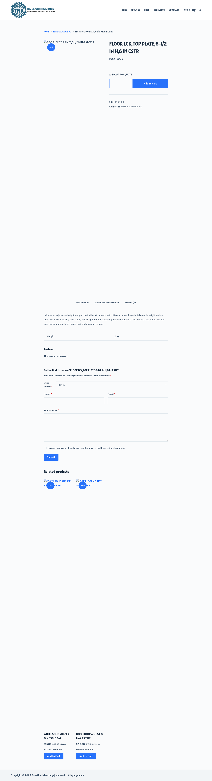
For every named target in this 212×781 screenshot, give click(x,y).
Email (111, 394)
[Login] (200, 10)
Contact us (159, 10)
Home (124, 10)
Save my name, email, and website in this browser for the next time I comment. (87, 448)
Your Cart (174, 10)
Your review (51, 410)
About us (135, 10)
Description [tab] (82, 302)
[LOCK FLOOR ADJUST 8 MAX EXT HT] (90, 603)
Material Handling (131, 106)
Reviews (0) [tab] (130, 302)
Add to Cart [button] (53, 756)
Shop (146, 10)
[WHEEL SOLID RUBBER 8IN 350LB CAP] (57, 603)
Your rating (48, 385)
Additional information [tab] (107, 302)
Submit (51, 457)
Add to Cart (150, 83)
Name (48, 394)
